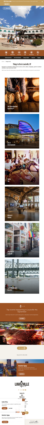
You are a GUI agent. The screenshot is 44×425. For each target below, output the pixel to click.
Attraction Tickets (31, 54)
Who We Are (22, 397)
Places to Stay (19, 54)
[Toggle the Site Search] (36, 8)
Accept (4, 408)
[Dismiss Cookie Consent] (23, 400)
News (37, 54)
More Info (6, 4)
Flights (25, 54)
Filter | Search (21, 348)
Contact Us (22, 393)
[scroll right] (43, 57)
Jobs (22, 395)
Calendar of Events (12, 54)
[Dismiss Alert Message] (42, 1)
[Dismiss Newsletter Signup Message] (23, 413)
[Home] (22, 8)
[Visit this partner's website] (33, 421)
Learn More (22, 318)
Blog (6, 54)
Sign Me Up (21, 374)
